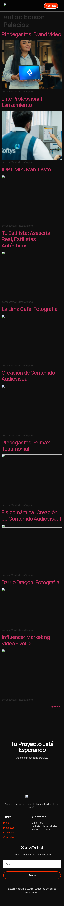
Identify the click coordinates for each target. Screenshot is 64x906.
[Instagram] (38, 898)
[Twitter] (25, 898)
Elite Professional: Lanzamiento (22, 101)
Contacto (8, 837)
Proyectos (9, 827)
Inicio (6, 822)
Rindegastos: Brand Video (31, 34)
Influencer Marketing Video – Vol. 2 (26, 640)
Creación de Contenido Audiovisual (28, 375)
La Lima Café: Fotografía (29, 309)
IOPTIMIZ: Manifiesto (26, 169)
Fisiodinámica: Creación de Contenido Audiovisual (31, 515)
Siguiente (56, 706)
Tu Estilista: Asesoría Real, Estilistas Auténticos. (26, 239)
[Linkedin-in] (32, 898)
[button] (38, 6)
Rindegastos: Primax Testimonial (26, 445)
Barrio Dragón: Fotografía (30, 582)
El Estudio (8, 832)
